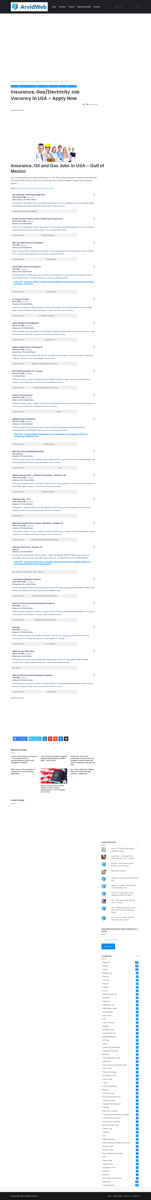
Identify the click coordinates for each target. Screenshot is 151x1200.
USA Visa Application (110, 1086)
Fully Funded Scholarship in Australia (116, 1114)
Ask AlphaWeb (108, 1012)
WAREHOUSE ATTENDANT (24, 419)
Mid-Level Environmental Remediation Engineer (32, 675)
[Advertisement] (66, 29)
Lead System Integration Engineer (26, 579)
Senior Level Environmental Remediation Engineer (33, 603)
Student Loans (108, 1150)
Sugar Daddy (107, 1160)
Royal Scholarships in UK (111, 1097)
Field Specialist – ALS (21, 499)
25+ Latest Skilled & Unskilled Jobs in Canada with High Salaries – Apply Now (82, 771)
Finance (71, 7)
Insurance (106, 1171)
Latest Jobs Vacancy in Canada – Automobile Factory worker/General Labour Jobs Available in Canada (24, 759)
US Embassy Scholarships (112, 1178)
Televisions (107, 1001)
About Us (127, 1196)
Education (106, 962)
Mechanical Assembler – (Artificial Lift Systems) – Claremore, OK (39, 475)
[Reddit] (55, 739)
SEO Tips (106, 1040)
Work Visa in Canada (110, 1111)
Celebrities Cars (108, 1005)
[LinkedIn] (45, 739)
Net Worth (106, 998)
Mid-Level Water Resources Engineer (27, 243)
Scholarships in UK (109, 1075)
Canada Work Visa (109, 1033)
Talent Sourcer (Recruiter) (23, 651)
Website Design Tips (110, 994)
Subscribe (108, 946)
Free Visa (106, 1107)
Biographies (107, 1182)
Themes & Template (110, 1072)
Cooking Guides (108, 1185)
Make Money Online (84, 7)
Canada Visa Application (111, 1047)
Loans (54, 7)
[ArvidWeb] (29, 6)
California (106, 1132)
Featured (106, 1174)
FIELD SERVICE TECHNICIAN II (25, 323)
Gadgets (106, 1026)
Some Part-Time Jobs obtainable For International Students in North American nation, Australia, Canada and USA (83, 760)
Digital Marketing (109, 1139)
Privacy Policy (117, 1196)
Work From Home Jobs (111, 1125)
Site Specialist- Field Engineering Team (28, 195)
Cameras (106, 980)
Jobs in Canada (42, 86)
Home (14, 81)
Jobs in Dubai (53, 86)
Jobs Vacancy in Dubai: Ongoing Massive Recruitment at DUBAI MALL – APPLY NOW (54, 758)
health (105, 969)
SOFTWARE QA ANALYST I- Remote (27, 371)
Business (62, 7)
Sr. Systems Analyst (20, 299)
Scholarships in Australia (111, 1121)
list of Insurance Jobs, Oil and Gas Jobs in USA (36, 188)
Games (105, 1044)
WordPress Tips (108, 1029)
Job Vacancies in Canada (28, 86)
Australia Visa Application (112, 1104)
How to (105, 991)
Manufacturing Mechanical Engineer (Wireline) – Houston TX (37, 523)
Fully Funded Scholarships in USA (115, 1065)
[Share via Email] (66, 739)
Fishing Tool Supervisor (22, 395)
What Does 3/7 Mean (118, 871)
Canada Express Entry (111, 1051)
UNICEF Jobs (107, 1128)
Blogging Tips (107, 973)
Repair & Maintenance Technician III (27, 347)
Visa (104, 1136)
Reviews (97, 7)
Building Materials (109, 1037)
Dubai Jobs (22, 81)
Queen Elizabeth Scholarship (113, 1153)
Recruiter (16, 627)
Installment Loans (109, 1167)
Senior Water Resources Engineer (26, 267)
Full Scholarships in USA (111, 1058)
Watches (106, 1054)
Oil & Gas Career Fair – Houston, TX (27, 547)
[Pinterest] (50, 739)
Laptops (106, 987)
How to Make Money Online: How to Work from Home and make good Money (124, 910)
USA (104, 1157)
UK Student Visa (108, 1093)
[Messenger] (61, 739)
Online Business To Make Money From (116, 1143)
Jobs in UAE (63, 86)
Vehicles (106, 976)
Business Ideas (108, 1146)
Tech (104, 1019)
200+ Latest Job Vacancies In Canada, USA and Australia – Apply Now (23, 771)
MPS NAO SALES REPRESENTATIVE (28, 452)
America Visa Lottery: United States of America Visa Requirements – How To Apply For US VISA (53, 788)
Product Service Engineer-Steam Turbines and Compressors (37, 219)
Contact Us (136, 1196)
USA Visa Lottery (109, 1100)
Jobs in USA (72, 86)
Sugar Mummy (108, 1164)
